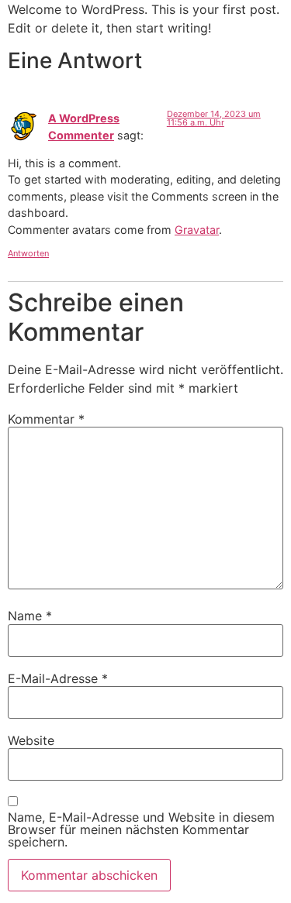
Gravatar (197, 229)
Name (30, 615)
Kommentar (46, 419)
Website (31, 740)
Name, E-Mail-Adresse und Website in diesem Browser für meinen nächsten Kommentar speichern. (141, 829)
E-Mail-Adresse (58, 678)
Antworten (28, 253)
